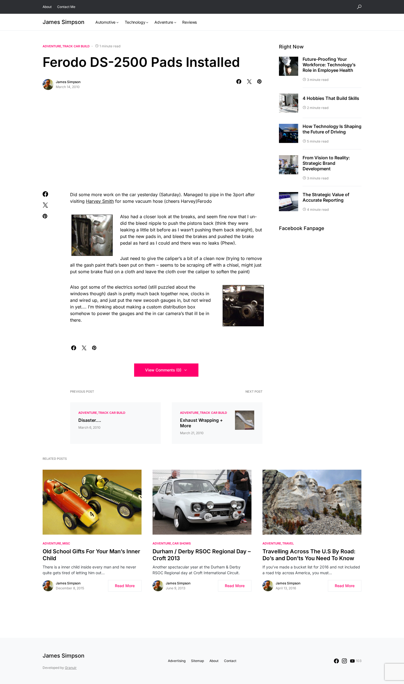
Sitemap (197, 661)
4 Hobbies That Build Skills (331, 98)
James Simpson (63, 22)
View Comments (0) (163, 370)
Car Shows (181, 543)
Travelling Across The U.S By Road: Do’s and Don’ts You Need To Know (308, 555)
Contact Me (66, 7)
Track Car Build (76, 46)
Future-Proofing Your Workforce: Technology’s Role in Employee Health (329, 65)
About (47, 7)
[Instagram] (344, 660)
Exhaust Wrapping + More (201, 422)
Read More (125, 585)
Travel (288, 543)
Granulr (71, 668)
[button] (359, 7)
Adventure (52, 46)
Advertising (177, 661)
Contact (230, 661)
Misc (66, 543)
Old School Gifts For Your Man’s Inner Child (91, 555)
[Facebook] (336, 660)
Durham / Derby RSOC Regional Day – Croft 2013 (202, 555)
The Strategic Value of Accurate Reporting (326, 197)
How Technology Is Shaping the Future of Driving (332, 129)
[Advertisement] (152, 139)
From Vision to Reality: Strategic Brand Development (326, 163)
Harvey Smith (100, 201)
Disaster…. (89, 420)
